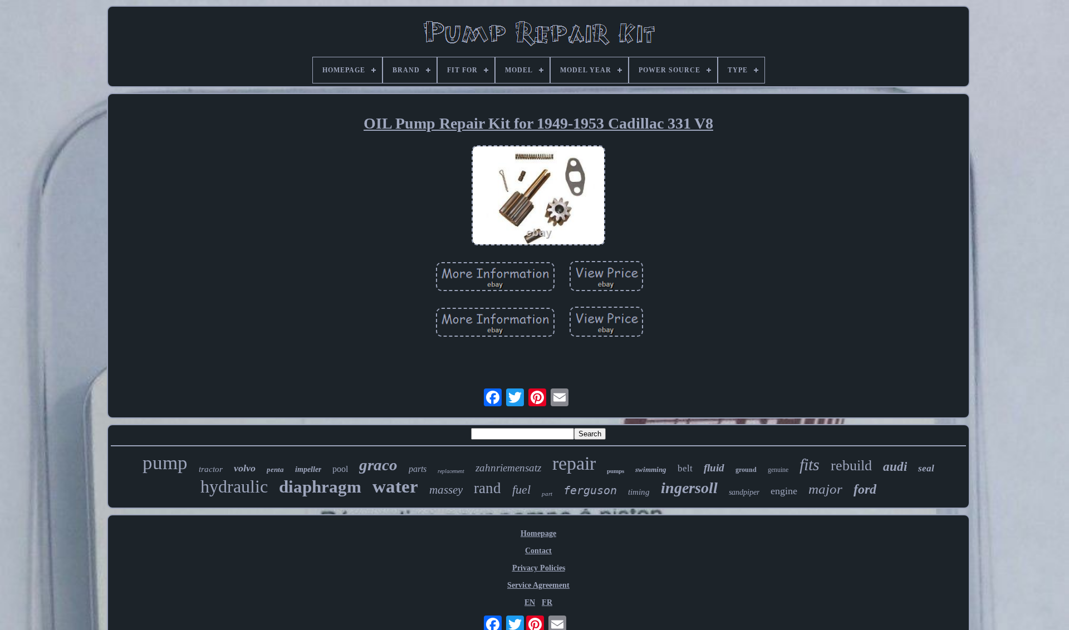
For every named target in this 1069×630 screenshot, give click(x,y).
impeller (308, 469)
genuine (778, 470)
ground (746, 470)
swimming (650, 469)
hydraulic (234, 486)
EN (529, 602)
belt (685, 468)
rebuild (851, 465)
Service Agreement (538, 585)
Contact (538, 551)
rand (487, 488)
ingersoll (689, 487)
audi (895, 467)
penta (275, 469)
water (395, 486)
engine (784, 490)
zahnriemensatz (508, 468)
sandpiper (744, 492)
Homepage (538, 533)
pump (165, 463)
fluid (714, 468)
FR (547, 602)
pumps (615, 470)
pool (340, 469)
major (825, 488)
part (547, 493)
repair (574, 463)
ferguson (590, 490)
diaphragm (320, 486)
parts (417, 469)
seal (926, 468)
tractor (211, 469)
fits (810, 464)
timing (639, 492)
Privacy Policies (538, 568)
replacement (451, 471)
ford (865, 489)
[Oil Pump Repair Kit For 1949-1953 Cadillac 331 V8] (538, 196)
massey (446, 489)
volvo (245, 468)
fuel (521, 489)
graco (378, 465)
